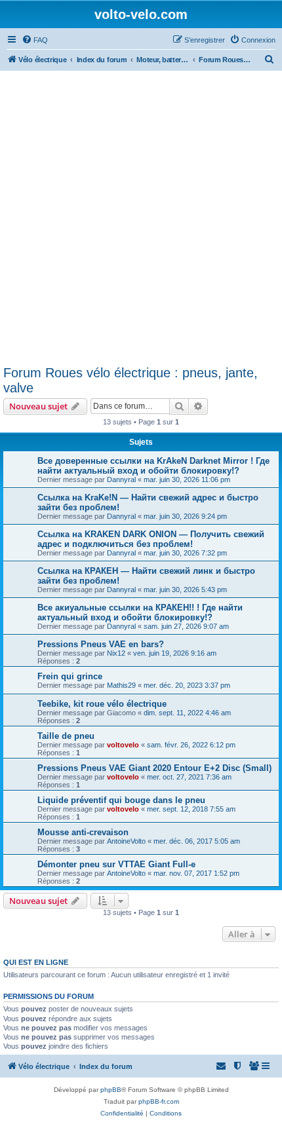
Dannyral (121, 479)
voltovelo (123, 745)
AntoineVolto (126, 841)
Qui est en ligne (35, 962)
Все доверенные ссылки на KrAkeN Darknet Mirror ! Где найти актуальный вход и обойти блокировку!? (153, 466)
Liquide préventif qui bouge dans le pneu (121, 800)
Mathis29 (121, 685)
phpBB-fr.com (158, 1101)
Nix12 (116, 653)
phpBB (110, 1089)
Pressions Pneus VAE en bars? (100, 644)
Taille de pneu (65, 736)
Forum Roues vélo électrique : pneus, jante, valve (130, 380)
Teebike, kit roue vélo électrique (102, 704)
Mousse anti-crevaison (83, 832)
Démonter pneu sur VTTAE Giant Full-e (116, 864)
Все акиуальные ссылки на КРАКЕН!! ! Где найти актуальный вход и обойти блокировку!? (140, 612)
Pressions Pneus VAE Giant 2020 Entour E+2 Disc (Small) (154, 768)
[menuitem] (35, 40)
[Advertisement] (141, 218)
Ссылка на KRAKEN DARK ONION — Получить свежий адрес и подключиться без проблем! (150, 539)
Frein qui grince (69, 676)
